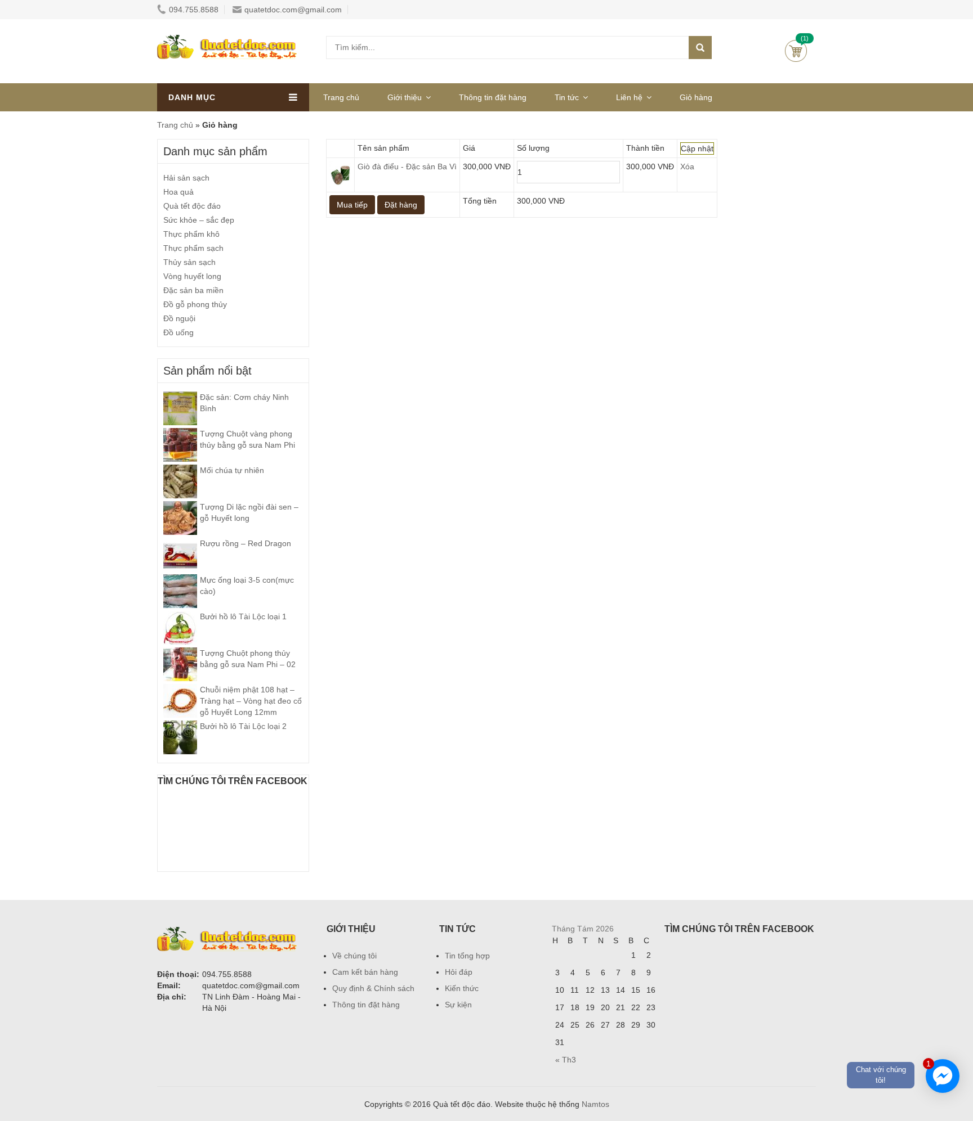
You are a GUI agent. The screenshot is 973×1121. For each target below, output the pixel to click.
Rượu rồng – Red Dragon (245, 543)
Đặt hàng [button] (401, 204)
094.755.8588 (193, 9)
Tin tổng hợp (467, 955)
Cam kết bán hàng (365, 971)
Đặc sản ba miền (193, 290)
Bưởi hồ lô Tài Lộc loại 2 (243, 726)
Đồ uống (178, 332)
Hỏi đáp (458, 971)
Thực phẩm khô (191, 233)
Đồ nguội (179, 318)
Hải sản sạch (186, 177)
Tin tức (567, 97)
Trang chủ (341, 97)
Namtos (595, 1104)
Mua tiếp (352, 204)
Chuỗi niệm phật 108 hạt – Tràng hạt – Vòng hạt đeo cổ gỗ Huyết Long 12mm (251, 701)
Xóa (687, 166)
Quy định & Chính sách (373, 988)
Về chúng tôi (354, 955)
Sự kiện (458, 1004)
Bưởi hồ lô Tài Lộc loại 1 (243, 616)
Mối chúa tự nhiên (232, 470)
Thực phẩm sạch (193, 248)
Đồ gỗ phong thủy (195, 304)
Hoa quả (178, 191)
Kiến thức (462, 988)
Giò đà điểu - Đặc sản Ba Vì (407, 166)
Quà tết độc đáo (192, 205)
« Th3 (565, 1059)
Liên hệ (629, 97)
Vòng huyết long (192, 276)
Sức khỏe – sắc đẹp (198, 219)
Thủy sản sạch (189, 262)
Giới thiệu (404, 97)
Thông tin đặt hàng (492, 97)
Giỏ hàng (796, 51)
